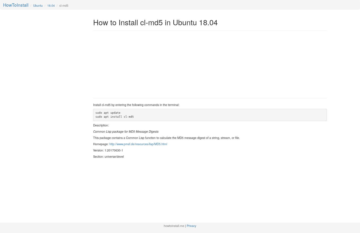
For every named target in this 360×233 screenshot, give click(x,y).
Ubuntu (38, 5)
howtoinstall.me (174, 226)
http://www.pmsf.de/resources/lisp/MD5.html (138, 144)
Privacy (191, 226)
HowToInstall (16, 5)
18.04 (51, 5)
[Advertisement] (128, 64)
